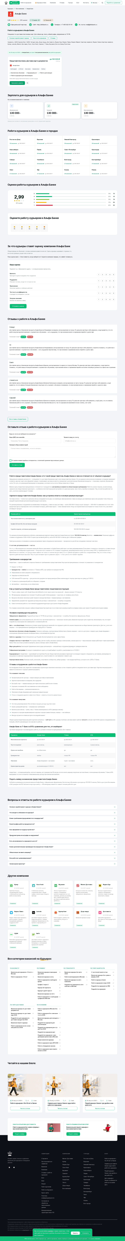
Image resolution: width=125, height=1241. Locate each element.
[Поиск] (102, 2)
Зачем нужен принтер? (17, 864)
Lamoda (14, 44)
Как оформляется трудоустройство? (22, 829)
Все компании (20, 8)
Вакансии (44, 1166)
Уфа (85, 1197)
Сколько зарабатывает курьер (19, 38)
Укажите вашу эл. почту (71, 437)
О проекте (44, 1158)
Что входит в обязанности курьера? (21, 812)
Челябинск (87, 1185)
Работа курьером (26, 2)
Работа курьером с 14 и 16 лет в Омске (23, 1103)
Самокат (41, 44)
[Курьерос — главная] (6, 2)
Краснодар (87, 1179)
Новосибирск (87, 1170)
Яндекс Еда (58, 42)
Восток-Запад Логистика (62, 44)
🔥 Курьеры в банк (40, 2)
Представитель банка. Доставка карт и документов (29, 61)
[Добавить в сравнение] (27, 83)
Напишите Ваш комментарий (18, 445)
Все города (87, 1203)
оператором (25, 1230)
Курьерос (10, 8)
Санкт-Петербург (89, 1176)
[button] (14, 228)
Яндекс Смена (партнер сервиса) (103, 42)
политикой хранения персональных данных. (51, 460)
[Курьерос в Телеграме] (14, 1167)
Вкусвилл (52, 44)
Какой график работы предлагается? (22, 824)
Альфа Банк (16, 65)
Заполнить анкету (17, 83)
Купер (9, 44)
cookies (50, 1231)
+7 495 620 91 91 (66, 24)
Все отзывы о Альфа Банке (17, 419)
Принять (75, 1233)
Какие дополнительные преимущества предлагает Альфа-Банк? (31, 847)
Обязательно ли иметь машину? (20, 852)
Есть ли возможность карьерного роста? (23, 841)
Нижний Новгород (89, 1164)
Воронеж (86, 1161)
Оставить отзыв (17, 465)
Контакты (86, 2)
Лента (64, 1182)
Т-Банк (47, 44)
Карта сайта (45, 1193)
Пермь (86, 1173)
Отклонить (85, 1233)
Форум (43, 1183)
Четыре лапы (34, 42)
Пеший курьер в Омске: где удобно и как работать (99, 1104)
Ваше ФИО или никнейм (16, 437)
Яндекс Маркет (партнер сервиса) (81, 42)
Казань (86, 1200)
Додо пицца (42, 42)
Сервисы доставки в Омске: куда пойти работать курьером (61, 1104)
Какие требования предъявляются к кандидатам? (26, 818)
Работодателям (46, 1186)
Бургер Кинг (22, 42)
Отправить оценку (18, 306)
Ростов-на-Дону (88, 1158)
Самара (86, 1182)
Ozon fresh (35, 44)
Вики (42, 1181)
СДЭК (28, 42)
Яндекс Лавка (66, 42)
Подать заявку (19, 1134)
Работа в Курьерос (47, 1190)
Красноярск (87, 1167)
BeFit (16, 42)
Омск (85, 1194)
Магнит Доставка (22, 44)
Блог (78, 2)
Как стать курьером (39, 38)
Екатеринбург (88, 1191)
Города (70, 2)
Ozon (29, 44)
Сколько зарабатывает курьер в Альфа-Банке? (25, 807)
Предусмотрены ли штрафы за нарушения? (24, 835)
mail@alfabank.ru (91, 24)
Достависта (50, 42)
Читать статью (25, 1108)
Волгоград (87, 1188)
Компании (53, 2)
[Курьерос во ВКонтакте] (9, 1167)
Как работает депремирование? (20, 858)
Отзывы (62, 2)
